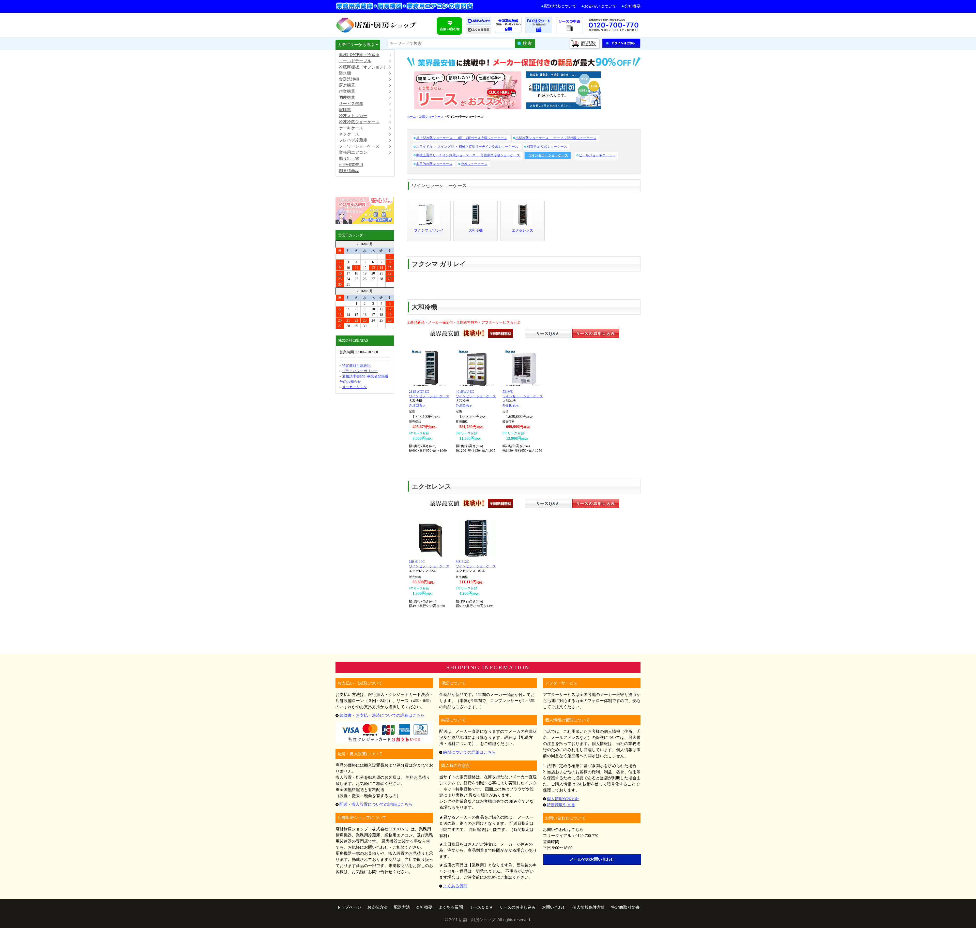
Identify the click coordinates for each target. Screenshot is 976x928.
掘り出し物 (349, 158)
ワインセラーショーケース (548, 155)
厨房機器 (347, 85)
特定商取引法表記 (356, 366)
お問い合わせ (554, 907)
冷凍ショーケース (474, 164)
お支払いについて (600, 6)
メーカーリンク (354, 387)
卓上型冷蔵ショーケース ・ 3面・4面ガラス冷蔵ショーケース (461, 138)
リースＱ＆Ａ (481, 907)
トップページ (349, 907)
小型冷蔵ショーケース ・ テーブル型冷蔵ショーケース (555, 138)
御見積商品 (349, 171)
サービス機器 (351, 103)
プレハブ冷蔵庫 (353, 140)
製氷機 (345, 73)
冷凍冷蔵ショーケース (359, 122)
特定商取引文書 (561, 805)
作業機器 (347, 91)
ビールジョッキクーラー (597, 155)
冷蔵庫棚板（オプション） (363, 67)
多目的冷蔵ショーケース (434, 164)
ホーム (411, 116)
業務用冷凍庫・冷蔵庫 (359, 55)
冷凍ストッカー (353, 116)
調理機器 (347, 97)
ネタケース (349, 134)
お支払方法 (377, 907)
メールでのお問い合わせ (592, 859)
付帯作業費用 (351, 164)
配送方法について (560, 6)
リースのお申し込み (517, 907)
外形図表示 (417, 405)
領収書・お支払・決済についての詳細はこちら (382, 715)
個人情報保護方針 (563, 799)
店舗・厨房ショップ (377, 25)
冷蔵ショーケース (431, 116)
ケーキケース (351, 128)
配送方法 (402, 907)
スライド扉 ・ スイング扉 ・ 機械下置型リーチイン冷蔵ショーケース (467, 146)
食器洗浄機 (349, 79)
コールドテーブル (355, 61)
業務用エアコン (353, 152)
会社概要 (632, 6)
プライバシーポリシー (360, 371)
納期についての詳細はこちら (469, 752)
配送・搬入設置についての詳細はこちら (376, 804)
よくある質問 (455, 886)
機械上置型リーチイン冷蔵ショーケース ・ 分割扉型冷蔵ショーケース (468, 155)
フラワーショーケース (359, 146)
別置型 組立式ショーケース (547, 146)
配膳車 (345, 110)
